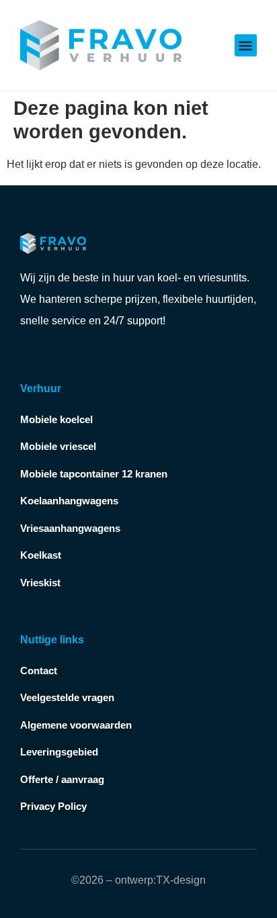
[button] (246, 45)
